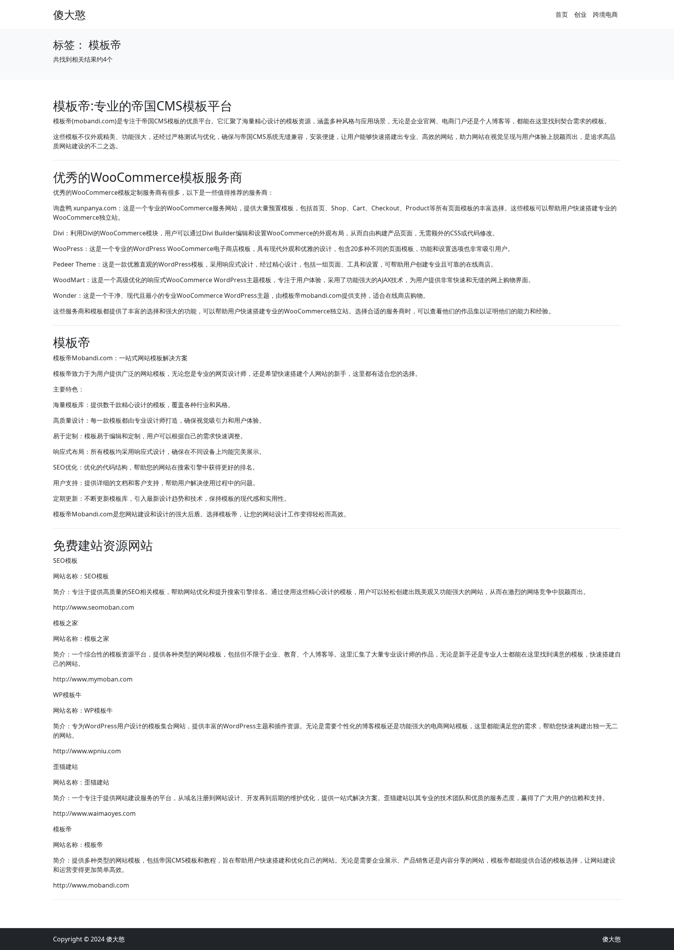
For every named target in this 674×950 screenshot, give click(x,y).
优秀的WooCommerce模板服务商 (147, 177)
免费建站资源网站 (103, 545)
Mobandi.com (92, 358)
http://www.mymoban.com (93, 679)
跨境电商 (605, 14)
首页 (561, 14)
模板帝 (71, 342)
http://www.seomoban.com (93, 607)
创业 (580, 14)
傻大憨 (69, 14)
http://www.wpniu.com (87, 751)
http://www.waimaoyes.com (94, 813)
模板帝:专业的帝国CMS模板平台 (142, 105)
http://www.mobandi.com (91, 885)
